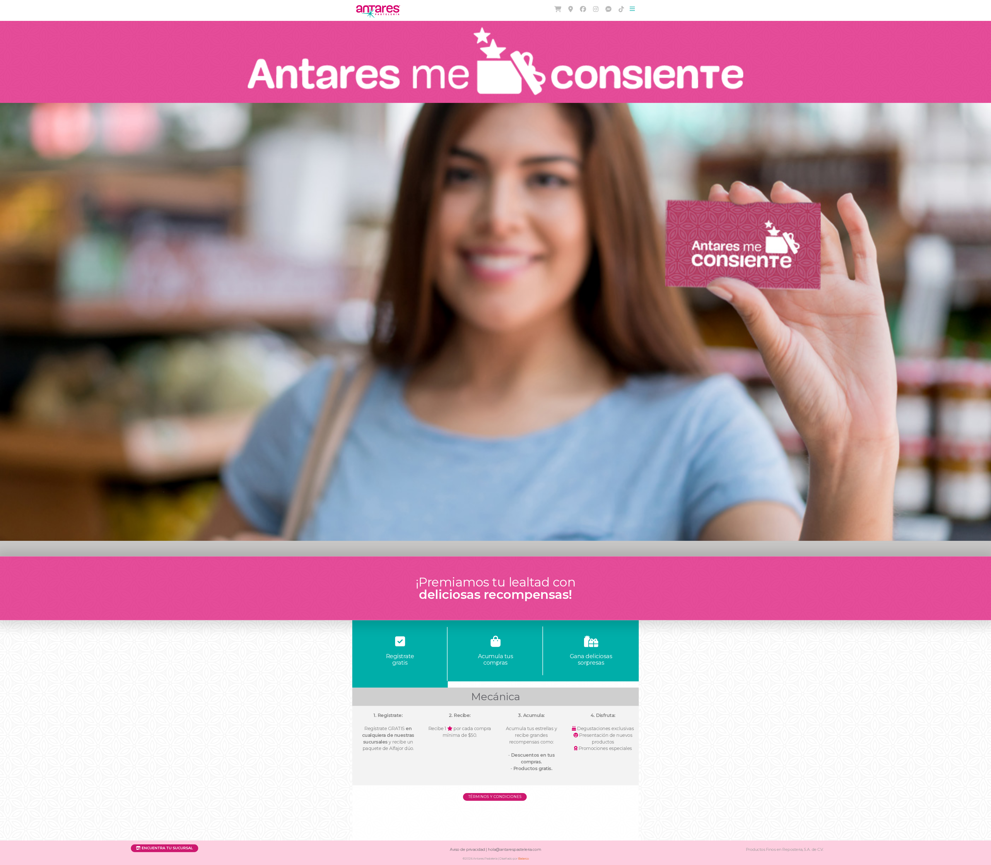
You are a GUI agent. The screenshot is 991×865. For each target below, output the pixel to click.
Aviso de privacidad (467, 849)
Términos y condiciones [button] (495, 796)
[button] (164, 848)
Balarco (523, 858)
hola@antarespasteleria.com (514, 849)
